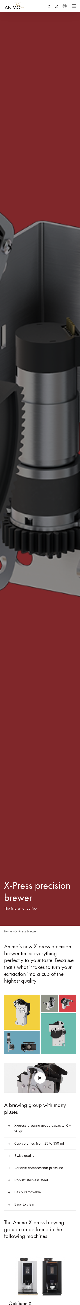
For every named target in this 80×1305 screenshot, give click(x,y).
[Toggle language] (65, 6)
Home (8, 931)
